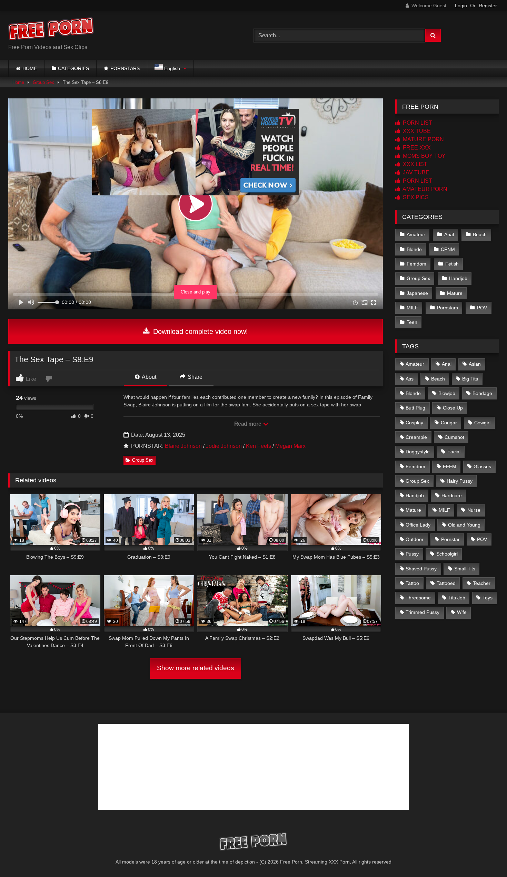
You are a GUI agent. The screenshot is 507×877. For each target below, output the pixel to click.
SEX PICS (415, 197)
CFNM (448, 249)
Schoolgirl (447, 554)
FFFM (449, 466)
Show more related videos (195, 668)
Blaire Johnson (183, 446)
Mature (455, 293)
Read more (248, 424)
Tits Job (456, 597)
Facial (453, 451)
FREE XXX (416, 148)
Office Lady (418, 525)
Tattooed (446, 583)
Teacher (481, 583)
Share (194, 377)
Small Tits (464, 568)
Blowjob (446, 393)
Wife (462, 612)
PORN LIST (416, 123)
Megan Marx (290, 446)
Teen (412, 322)
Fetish (452, 264)
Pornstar (450, 539)
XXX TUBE (416, 131)
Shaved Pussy (421, 568)
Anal (449, 234)
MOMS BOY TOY (423, 156)
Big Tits (470, 379)
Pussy (412, 554)
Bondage (482, 393)
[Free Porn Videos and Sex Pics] (51, 30)
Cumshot (454, 437)
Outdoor (415, 539)
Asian (475, 364)
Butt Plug (415, 408)
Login (461, 5)
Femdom (416, 264)
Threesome (418, 597)
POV (482, 307)
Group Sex (43, 82)
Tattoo (412, 583)
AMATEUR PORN (424, 189)
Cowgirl (482, 422)
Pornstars (447, 307)
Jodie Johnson (224, 446)
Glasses (482, 466)
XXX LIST (414, 164)
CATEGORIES (73, 68)
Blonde (414, 249)
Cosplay (414, 422)
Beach (480, 234)
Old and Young (464, 525)
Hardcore (451, 495)
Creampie (416, 437)
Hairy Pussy (460, 481)
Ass (410, 379)
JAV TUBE (415, 172)
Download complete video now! (199, 331)
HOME (29, 68)
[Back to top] (485, 856)
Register (488, 5)
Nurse (473, 510)
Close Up (453, 408)
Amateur (416, 234)
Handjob (458, 278)
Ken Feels (258, 446)
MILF (412, 307)
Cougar (449, 422)
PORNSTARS (125, 68)
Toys (488, 597)
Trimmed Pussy (422, 612)
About (148, 377)
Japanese (417, 293)
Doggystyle (418, 451)
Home (18, 82)
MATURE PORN (422, 139)
